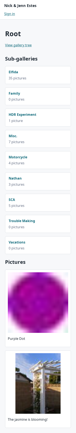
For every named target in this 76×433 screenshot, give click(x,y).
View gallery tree (18, 45)
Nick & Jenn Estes (20, 5)
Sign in (9, 13)
